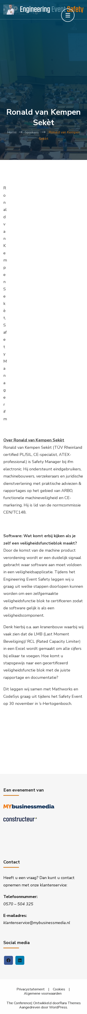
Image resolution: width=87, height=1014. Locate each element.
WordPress (58, 1007)
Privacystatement (31, 989)
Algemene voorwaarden (43, 994)
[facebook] (8, 960)
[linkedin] (19, 960)
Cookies (59, 989)
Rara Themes (70, 1003)
